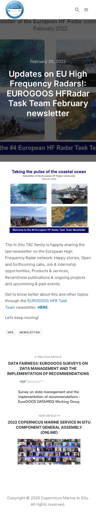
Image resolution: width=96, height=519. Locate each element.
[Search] (77, 9)
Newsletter (30, 332)
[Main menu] (86, 9)
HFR (11, 332)
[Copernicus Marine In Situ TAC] (14, 9)
